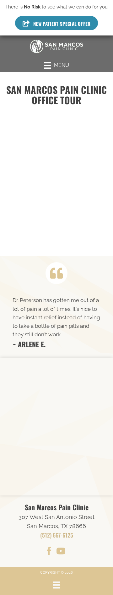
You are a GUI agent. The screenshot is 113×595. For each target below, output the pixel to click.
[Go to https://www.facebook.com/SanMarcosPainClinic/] (49, 552)
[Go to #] (60, 552)
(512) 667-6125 (56, 535)
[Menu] (56, 585)
